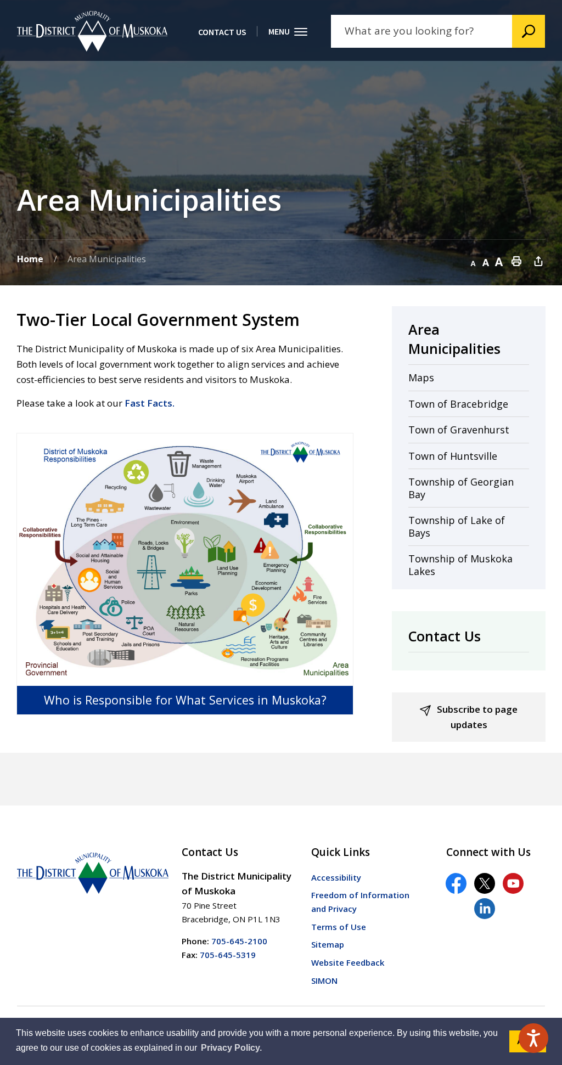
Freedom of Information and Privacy (360, 901)
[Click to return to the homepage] (92, 31)
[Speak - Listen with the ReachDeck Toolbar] (533, 1038)
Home (30, 259)
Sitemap (327, 944)
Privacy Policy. (231, 1047)
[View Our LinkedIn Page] (484, 908)
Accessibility (336, 877)
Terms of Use (338, 926)
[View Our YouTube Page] (513, 883)
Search (528, 31)
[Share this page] (538, 260)
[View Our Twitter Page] (484, 883)
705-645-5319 (228, 954)
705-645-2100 (239, 941)
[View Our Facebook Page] (456, 883)
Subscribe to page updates (477, 717)
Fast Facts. (150, 403)
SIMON (324, 980)
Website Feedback (347, 962)
